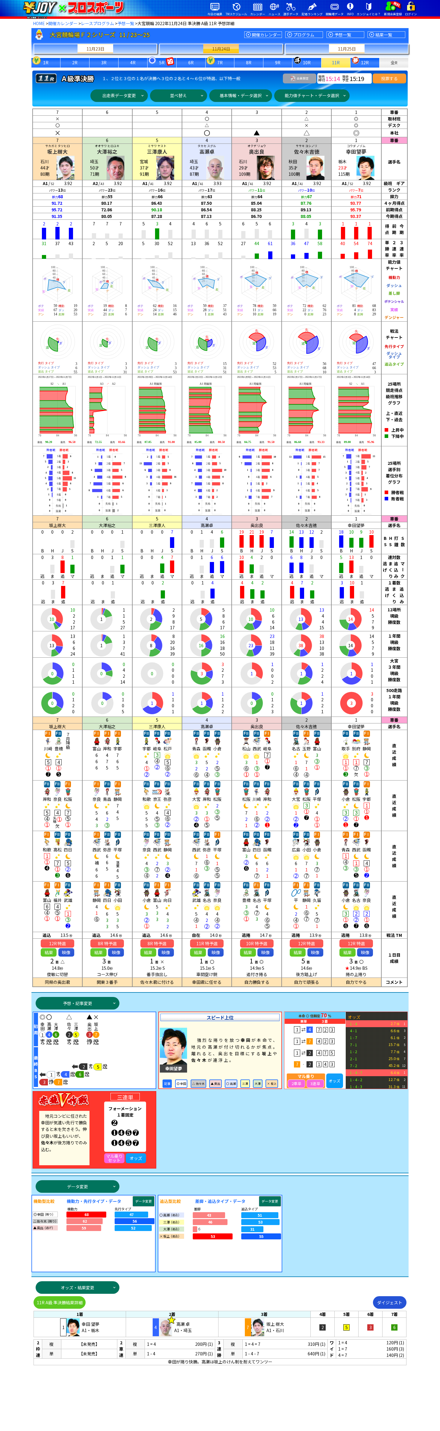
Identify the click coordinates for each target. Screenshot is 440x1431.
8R (248, 62)
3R (104, 62)
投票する (389, 78)
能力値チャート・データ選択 (312, 95)
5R (162, 62)
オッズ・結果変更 (77, 1288)
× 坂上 (272, 1084)
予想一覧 (125, 23)
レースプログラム (97, 23)
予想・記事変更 (77, 1003)
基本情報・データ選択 (241, 95)
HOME (39, 23)
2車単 (296, 1083)
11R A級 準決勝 (60, 1302)
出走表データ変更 (119, 95)
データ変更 (77, 1186)
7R (220, 62)
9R (277, 62)
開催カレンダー (63, 23)
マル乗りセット (114, 1158)
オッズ (334, 1081)
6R (191, 62)
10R (307, 62)
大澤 (258, 1084)
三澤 (245, 1084)
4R (133, 62)
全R (394, 62)
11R (336, 62)
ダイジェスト (389, 1302)
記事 (167, 1084)
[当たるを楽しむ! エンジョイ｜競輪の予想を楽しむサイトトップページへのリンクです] (73, 7)
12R (365, 62)
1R (45, 62)
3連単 (315, 1083)
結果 (49, 952)
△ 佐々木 (198, 1084)
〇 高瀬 (231, 1084)
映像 (66, 952)
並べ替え (178, 95)
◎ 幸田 (181, 1084)
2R (75, 62)
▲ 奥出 (215, 1084)
